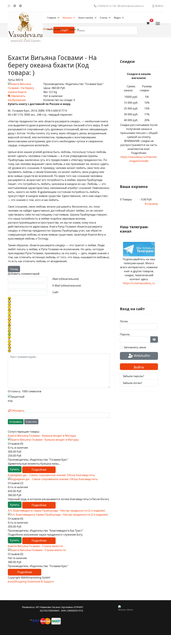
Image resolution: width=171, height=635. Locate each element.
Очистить (31, 421)
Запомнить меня (135, 347)
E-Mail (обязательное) (66, 285)
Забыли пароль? (133, 376)
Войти (139, 367)
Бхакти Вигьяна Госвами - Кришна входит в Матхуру (42, 435)
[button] (148, 23)
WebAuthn (141, 355)
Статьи (103, 17)
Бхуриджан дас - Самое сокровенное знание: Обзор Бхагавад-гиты (51, 475)
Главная (51, 17)
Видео (117, 17)
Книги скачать (85, 17)
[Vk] (15, 6)
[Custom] (20, 6)
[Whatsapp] (9, 6)
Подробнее (39, 469)
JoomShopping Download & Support (31, 581)
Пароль (125, 334)
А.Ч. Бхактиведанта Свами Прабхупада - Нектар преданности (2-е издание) (56, 510)
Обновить (18, 410)
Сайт (55, 292)
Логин (124, 321)
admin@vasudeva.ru (132, 5)
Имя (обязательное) (65, 279)
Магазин (67, 17)
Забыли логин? (132, 383)
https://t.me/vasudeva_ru (139, 283)
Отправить (15, 421)
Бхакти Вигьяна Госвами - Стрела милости (35, 546)
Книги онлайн (54, 29)
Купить (14, 469)
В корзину (151, 204)
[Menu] (158, 23)
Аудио (72, 29)
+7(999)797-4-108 (106, 5)
